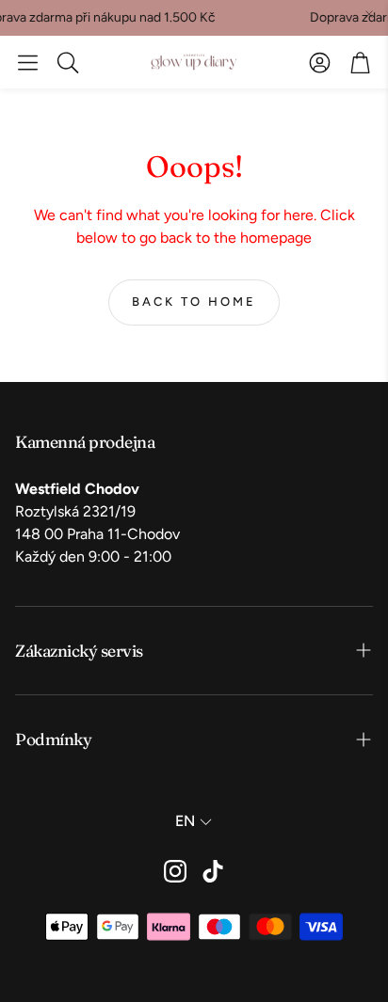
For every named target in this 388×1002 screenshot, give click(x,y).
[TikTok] (213, 871)
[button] (27, 62)
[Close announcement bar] (369, 14)
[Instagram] (175, 871)
